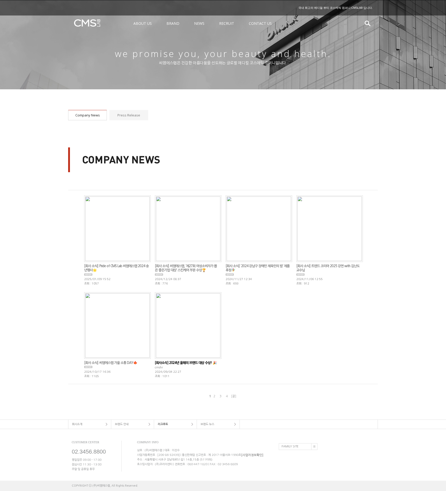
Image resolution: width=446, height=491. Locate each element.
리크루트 (163, 424)
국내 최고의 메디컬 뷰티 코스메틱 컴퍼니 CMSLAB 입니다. (335, 7)
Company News (87, 115)
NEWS (199, 23)
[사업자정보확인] (252, 454)
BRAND (172, 23)
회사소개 (77, 424)
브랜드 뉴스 (207, 424)
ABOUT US (142, 23)
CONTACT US (260, 23)
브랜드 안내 (122, 424)
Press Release (128, 115)
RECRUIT (226, 23)
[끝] (233, 396)
